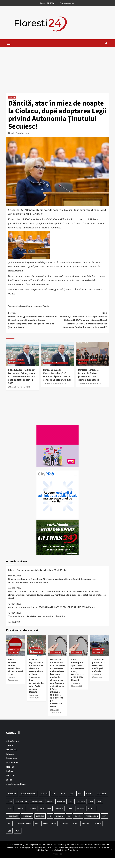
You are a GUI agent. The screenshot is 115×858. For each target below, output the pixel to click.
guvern (80, 809)
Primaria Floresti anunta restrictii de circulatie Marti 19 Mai (37, 570)
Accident (12, 794)
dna (99, 801)
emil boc (20, 809)
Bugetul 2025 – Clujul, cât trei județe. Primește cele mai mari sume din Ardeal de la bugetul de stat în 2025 (21, 376)
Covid (49, 801)
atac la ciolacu (19, 306)
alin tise (44, 794)
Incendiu (40, 816)
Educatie (10, 753)
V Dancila (45, 306)
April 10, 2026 (77, 686)
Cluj (10, 801)
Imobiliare (27, 816)
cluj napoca (21, 801)
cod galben (37, 801)
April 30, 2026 (35, 698)
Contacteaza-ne (67, 3)
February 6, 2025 (25, 387)
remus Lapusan (49, 823)
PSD (36, 823)
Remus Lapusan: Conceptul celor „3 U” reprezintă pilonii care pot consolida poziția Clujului (57, 374)
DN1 (91, 801)
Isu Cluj (78, 816)
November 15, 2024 (95, 384)
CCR (79, 794)
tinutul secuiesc (33, 306)
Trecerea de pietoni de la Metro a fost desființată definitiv (36, 616)
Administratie (14, 649)
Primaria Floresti (23, 823)
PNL (9, 823)
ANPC (63, 794)
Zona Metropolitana (16, 363)
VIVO (18, 831)
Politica (12, 97)
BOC (71, 794)
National (12, 360)
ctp (71, 801)
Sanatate (82, 363)
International (12, 762)
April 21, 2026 (56, 713)
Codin (13, 133)
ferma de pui (45, 809)
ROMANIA (64, 823)
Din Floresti (13, 653)
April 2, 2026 (98, 677)
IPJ (69, 816)
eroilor (32, 809)
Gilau (70, 809)
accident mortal (28, 794)
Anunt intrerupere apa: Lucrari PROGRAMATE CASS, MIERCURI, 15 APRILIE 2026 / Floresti (52, 607)
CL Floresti (101, 794)
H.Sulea (91, 809)
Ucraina (85, 823)
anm (54, 794)
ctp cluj (81, 801)
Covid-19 (61, 801)
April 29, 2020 (23, 133)
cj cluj (89, 794)
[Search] (106, 43)
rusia (75, 823)
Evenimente (83, 360)
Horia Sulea (13, 816)
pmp (104, 816)
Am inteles (57, 854)
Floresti (59, 809)
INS (50, 816)
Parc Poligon (92, 816)
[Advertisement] (57, 68)
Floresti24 (13, 387)
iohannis (59, 816)
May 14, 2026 (14, 680)
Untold (97, 823)
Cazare (9, 745)
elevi (10, 809)
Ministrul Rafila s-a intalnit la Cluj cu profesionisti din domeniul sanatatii (88, 374)
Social (9, 779)
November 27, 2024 (60, 384)
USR (9, 831)
